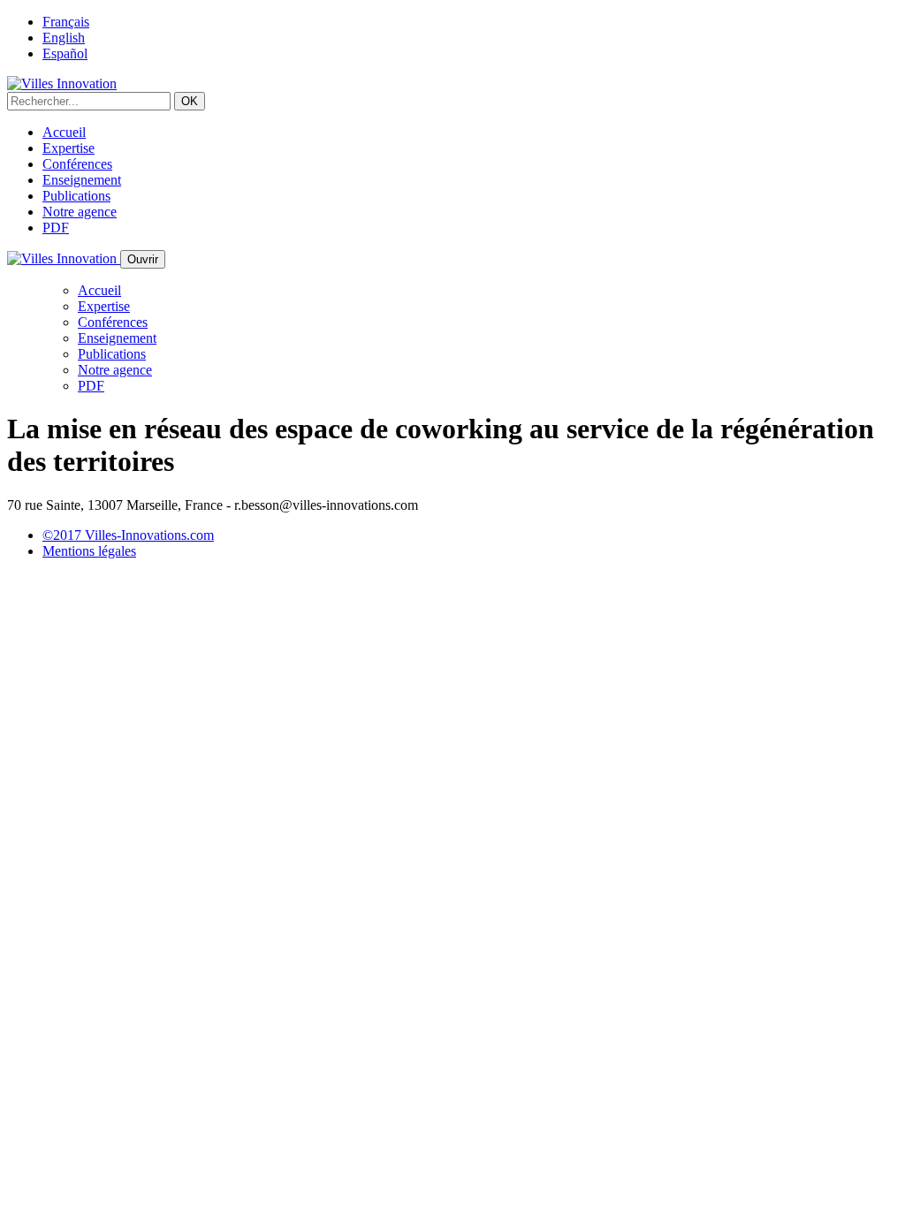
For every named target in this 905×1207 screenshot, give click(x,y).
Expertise (68, 148)
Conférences (77, 163)
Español (64, 53)
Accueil (64, 132)
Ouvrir (142, 259)
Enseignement (81, 179)
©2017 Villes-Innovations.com (128, 535)
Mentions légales (89, 550)
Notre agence (79, 211)
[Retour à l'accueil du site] (62, 83)
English (63, 37)
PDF (55, 227)
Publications (76, 195)
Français (65, 21)
